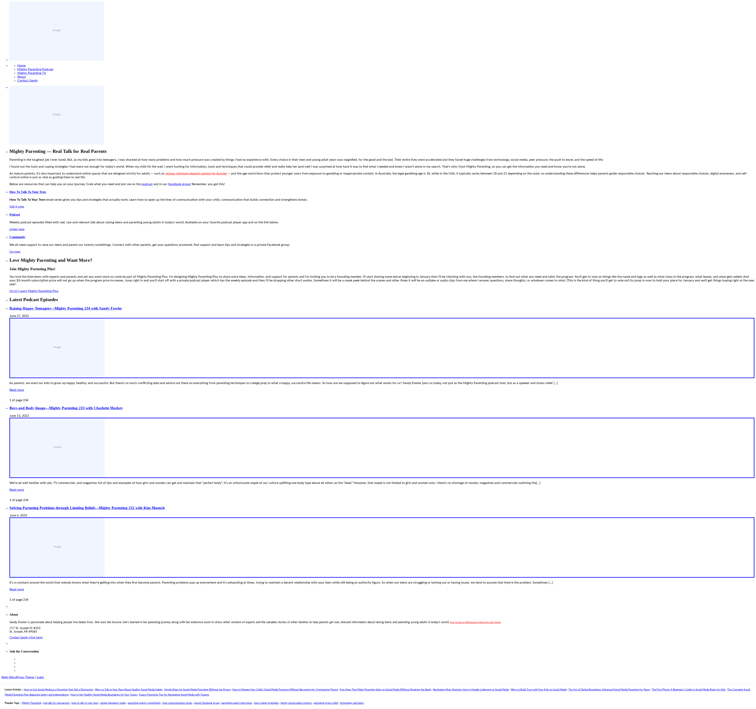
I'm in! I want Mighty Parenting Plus (33, 291)
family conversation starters (296, 703)
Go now (14, 251)
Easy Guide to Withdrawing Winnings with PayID (475, 622)
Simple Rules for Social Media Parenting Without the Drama (197, 690)
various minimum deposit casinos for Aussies (196, 173)
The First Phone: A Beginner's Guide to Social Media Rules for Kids (688, 690)
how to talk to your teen (84, 703)
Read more (16, 390)
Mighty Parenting (31, 703)
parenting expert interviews (236, 703)
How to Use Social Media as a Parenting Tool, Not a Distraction (58, 690)
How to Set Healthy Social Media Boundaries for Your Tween (103, 695)
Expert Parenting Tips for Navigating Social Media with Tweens (174, 695)
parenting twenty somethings (144, 703)
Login (40, 677)
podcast (147, 184)
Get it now (16, 206)
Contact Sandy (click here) (26, 637)
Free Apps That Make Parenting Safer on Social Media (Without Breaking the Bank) (385, 690)
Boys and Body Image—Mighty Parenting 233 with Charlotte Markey (66, 408)
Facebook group (179, 184)
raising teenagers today (113, 703)
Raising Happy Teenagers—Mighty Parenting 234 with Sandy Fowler (65, 308)
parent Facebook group (207, 703)
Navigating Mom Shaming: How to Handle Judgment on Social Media (471, 690)
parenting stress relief (326, 703)
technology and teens (352, 703)
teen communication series (177, 703)
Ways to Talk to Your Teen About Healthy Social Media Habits (129, 690)
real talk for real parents (56, 703)
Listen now (17, 229)
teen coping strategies (266, 703)
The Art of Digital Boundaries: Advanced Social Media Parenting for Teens (609, 690)
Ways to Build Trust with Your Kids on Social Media (539, 690)
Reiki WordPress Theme (18, 677)
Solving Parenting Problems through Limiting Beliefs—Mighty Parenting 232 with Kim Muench (87, 508)
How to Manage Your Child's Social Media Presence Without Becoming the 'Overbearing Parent (285, 690)
